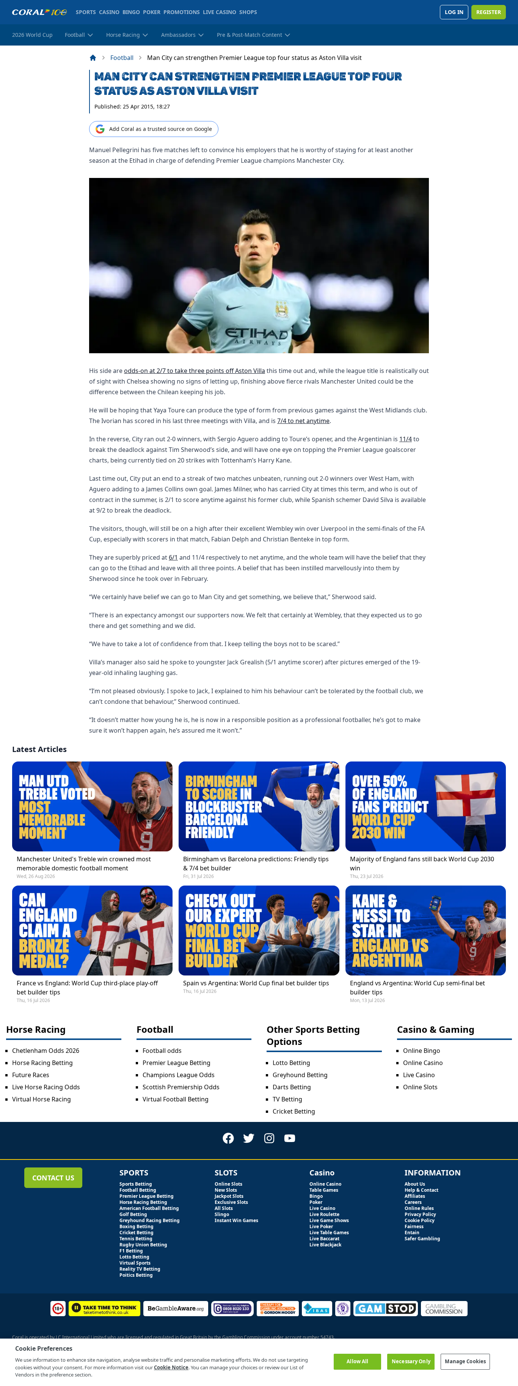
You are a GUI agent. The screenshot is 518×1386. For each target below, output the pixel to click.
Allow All (357, 1361)
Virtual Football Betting (176, 1099)
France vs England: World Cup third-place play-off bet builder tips (87, 987)
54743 (327, 1337)
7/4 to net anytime (303, 421)
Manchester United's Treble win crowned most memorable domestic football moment (84, 863)
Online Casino (423, 1063)
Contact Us (53, 1177)
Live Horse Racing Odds (46, 1087)
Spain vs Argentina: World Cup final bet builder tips (256, 983)
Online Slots (420, 1087)
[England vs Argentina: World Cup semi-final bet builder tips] (425, 930)
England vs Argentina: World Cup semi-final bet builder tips (417, 987)
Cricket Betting (294, 1111)
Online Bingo (421, 1050)
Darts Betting (292, 1087)
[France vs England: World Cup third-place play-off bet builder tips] (92, 930)
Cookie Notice (171, 1367)
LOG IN (454, 12)
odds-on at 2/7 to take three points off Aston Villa (194, 371)
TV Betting (287, 1099)
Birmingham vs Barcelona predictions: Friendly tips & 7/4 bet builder (256, 863)
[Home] (93, 57)
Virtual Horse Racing (41, 1099)
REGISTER (488, 12)
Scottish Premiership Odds (181, 1087)
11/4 (405, 439)
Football (121, 57)
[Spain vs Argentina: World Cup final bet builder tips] (259, 930)
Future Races (30, 1075)
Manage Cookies (465, 1361)
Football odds (162, 1050)
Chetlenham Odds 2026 (45, 1050)
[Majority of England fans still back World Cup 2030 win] (425, 806)
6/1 (173, 557)
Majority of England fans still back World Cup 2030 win (422, 863)
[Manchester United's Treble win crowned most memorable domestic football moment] (92, 806)
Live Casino (419, 1075)
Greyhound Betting (300, 1075)
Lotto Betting (291, 1063)
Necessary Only (411, 1361)
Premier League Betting (176, 1063)
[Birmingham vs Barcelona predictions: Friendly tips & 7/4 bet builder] (259, 806)
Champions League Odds (179, 1075)
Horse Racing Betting (42, 1063)
